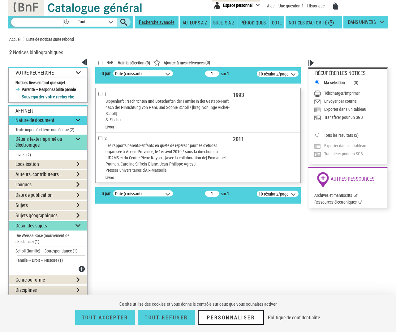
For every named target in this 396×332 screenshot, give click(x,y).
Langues (23, 184)
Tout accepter (105, 317)
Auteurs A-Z (195, 22)
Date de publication (34, 195)
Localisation (27, 164)
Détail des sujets (31, 225)
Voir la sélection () (134, 63)
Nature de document (34, 120)
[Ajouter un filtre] (82, 269)
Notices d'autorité (307, 22)
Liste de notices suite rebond (50, 39)
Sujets (21, 205)
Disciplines (26, 290)
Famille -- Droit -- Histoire (39, 260)
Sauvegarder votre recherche (48, 96)
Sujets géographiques (36, 215)
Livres (23, 154)
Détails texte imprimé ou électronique (38, 142)
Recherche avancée (156, 22)
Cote (277, 22)
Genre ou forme (30, 279)
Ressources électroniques (335, 202)
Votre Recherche (34, 73)
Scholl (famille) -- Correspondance (46, 251)
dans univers (362, 23)
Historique (316, 6)
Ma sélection (334, 82)
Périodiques (253, 22)
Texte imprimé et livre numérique (44, 129)
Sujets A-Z (223, 22)
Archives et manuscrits (333, 195)
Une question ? (291, 6)
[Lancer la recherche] (123, 22)
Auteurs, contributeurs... (38, 174)
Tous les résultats (338, 135)
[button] (66, 22)
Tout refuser (166, 317)
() (187, 62)
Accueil (15, 39)
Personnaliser (231, 317)
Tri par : (106, 73)
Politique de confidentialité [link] (294, 317)
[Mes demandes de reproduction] (335, 6)
